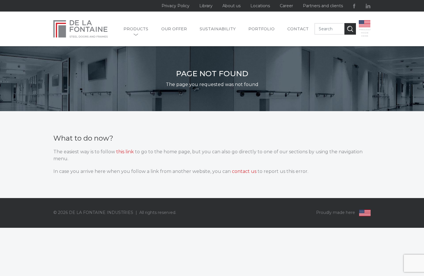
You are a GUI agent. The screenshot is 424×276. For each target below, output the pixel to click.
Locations (260, 5)
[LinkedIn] (368, 6)
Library (206, 5)
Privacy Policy (176, 5)
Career (286, 5)
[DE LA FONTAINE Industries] (85, 29)
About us (231, 5)
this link (125, 151)
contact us (244, 171)
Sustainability (218, 28)
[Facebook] (354, 6)
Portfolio (261, 28)
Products (135, 28)
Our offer (174, 28)
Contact (298, 28)
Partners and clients (323, 5)
